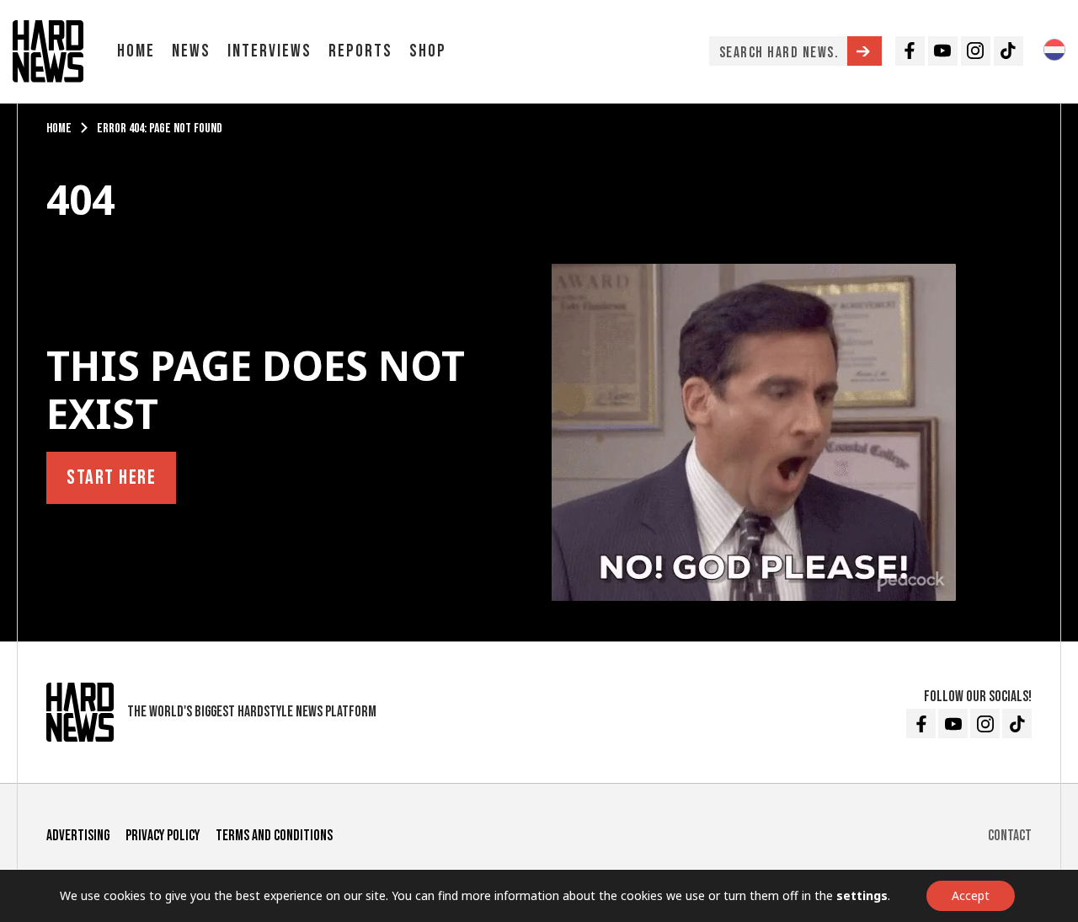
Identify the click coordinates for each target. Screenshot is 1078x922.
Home (136, 51)
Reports (360, 51)
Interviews (269, 51)
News (191, 51)
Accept (971, 895)
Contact (1010, 835)
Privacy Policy (162, 835)
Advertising (77, 835)
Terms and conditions (274, 835)
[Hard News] (48, 49)
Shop (427, 51)
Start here (111, 477)
